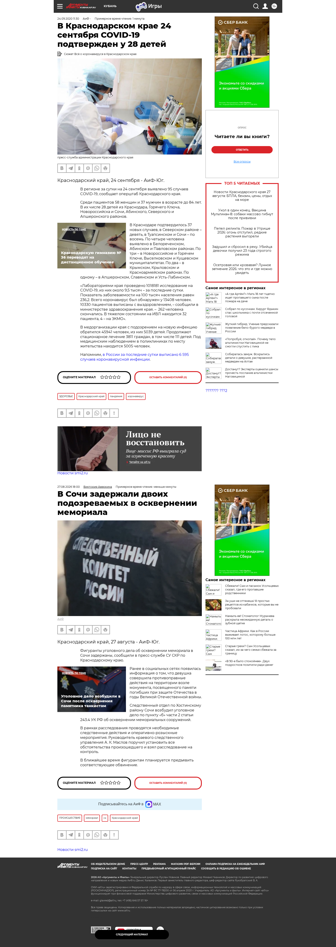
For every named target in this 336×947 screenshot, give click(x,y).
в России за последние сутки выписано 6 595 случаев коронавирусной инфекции (134, 357)
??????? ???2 (216, 390)
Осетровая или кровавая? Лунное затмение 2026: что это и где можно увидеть (242, 269)
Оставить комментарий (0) (168, 377)
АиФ (60, 619)
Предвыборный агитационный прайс (168, 868)
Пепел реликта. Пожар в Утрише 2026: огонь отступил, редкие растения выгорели (242, 232)
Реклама (159, 864)
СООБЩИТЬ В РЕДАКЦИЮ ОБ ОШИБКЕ (226, 868)
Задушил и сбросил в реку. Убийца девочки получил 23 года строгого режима (242, 251)
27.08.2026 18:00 (68, 486)
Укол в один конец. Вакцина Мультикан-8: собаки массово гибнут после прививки (242, 214)
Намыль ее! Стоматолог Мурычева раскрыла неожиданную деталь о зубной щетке (249, 619)
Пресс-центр (139, 864)
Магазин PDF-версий (185, 864)
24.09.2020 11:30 (68, 18)
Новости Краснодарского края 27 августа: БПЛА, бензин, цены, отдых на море (242, 196)
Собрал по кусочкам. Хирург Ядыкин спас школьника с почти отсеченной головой (251, 312)
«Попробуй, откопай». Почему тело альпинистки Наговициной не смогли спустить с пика (250, 342)
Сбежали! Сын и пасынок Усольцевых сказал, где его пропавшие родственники (252, 589)
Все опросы (242, 161)
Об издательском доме (108, 864)
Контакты (129, 868)
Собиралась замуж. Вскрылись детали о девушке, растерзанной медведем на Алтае (248, 357)
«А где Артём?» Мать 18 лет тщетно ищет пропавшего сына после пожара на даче (250, 297)
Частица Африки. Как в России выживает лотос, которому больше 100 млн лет (250, 634)
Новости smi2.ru (72, 473)
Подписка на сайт (104, 868)
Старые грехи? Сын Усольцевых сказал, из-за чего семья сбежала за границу (250, 649)
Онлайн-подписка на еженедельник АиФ (235, 864)
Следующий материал (132, 934)
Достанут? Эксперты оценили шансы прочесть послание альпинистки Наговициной (251, 372)
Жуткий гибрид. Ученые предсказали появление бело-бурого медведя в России (251, 327)
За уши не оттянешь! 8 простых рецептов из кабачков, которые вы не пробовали (251, 604)
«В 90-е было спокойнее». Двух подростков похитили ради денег (249, 662)
